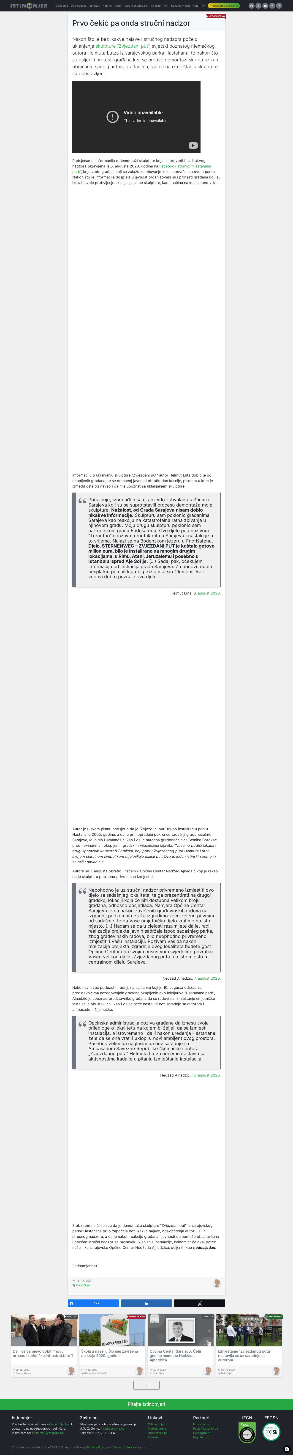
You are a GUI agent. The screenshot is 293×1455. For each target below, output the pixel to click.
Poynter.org (201, 1437)
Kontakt (153, 1437)
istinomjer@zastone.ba (48, 1433)
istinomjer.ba (60, 1424)
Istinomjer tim (157, 1433)
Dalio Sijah (83, 1285)
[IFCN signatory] (247, 1432)
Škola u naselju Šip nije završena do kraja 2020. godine (109, 1353)
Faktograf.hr (202, 1433)
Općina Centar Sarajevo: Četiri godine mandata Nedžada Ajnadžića (176, 1355)
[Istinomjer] (29, 5)
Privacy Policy (96, 1447)
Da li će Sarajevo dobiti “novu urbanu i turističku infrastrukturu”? (43, 1353)
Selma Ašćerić (24, 1373)
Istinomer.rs (201, 1424)
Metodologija (157, 1428)
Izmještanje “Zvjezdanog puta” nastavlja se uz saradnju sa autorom (244, 1355)
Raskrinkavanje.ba (205, 1428)
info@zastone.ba (112, 1428)
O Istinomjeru (157, 1424)
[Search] (279, 6)
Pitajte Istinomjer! (146, 1404)
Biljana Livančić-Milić (95, 1373)
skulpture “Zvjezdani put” (122, 46)
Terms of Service (124, 1447)
